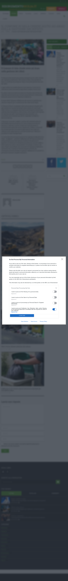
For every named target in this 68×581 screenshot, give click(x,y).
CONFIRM (22, 315)
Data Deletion (24, 321)
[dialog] (34, 290)
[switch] (54, 292)
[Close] (62, 259)
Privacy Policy (43, 321)
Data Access (34, 321)
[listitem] (34, 288)
